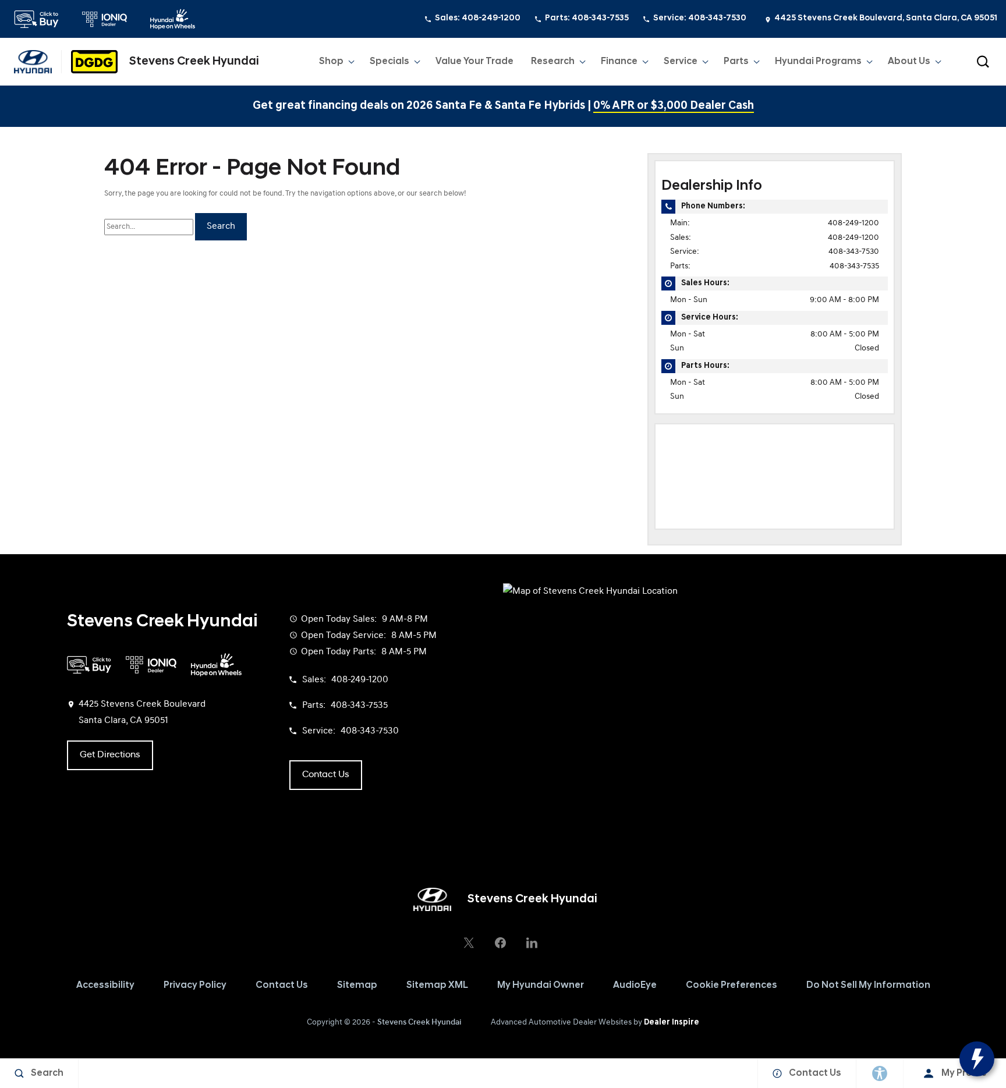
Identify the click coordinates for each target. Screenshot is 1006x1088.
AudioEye (635, 985)
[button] (982, 61)
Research (552, 64)
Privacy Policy (195, 985)
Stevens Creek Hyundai (419, 1022)
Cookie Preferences (731, 985)
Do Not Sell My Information (868, 985)
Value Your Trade (474, 61)
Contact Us (282, 985)
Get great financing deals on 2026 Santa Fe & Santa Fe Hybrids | (503, 106)
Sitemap (357, 985)
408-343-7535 (854, 266)
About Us (909, 61)
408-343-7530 (853, 251)
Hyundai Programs (818, 64)
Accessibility (105, 985)
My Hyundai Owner (540, 985)
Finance (619, 61)
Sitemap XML (437, 985)
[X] (468, 942)
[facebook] (500, 942)
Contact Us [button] (325, 774)
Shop (331, 61)
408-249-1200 (853, 223)
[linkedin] (531, 942)
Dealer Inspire (671, 1022)
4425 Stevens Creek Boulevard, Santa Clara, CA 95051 (885, 18)
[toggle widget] (976, 1058)
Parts (736, 61)
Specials (389, 61)
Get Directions (110, 755)
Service (680, 61)
